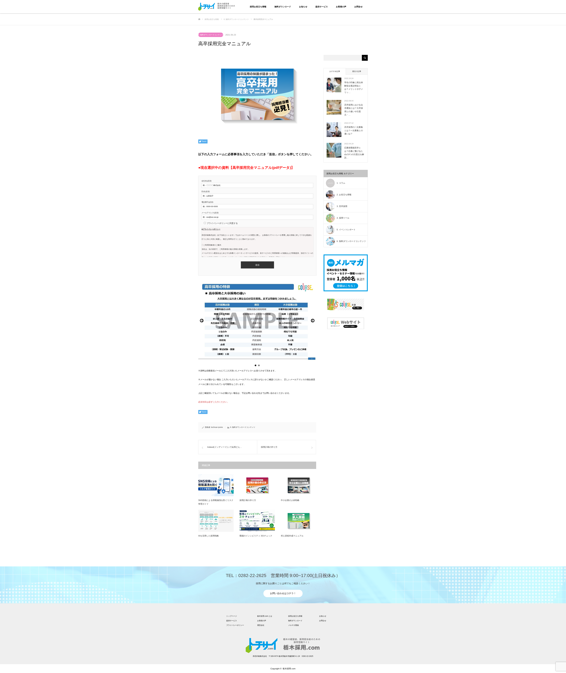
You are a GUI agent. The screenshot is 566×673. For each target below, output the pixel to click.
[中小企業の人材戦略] (298, 485)
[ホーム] (199, 14)
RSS (200, 668)
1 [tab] (255, 365)
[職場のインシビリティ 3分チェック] (257, 521)
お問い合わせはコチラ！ (283, 593)
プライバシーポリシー (235, 625)
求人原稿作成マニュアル (292, 536)
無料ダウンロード (282, 6)
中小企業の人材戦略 (290, 500)
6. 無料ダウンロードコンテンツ (210, 35)
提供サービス (321, 6)
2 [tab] (259, 365)
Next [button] (312, 321)
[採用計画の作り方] (257, 485)
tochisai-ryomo (217, 427)
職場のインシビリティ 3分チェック (256, 536)
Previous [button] (202, 321)
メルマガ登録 (293, 625)
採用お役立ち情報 (258, 6)
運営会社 (260, 625)
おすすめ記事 (334, 71)
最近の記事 (356, 71)
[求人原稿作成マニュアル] (298, 521)
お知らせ (303, 6)
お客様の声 (341, 6)
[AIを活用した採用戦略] (216, 521)
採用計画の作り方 (248, 500)
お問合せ (358, 6)
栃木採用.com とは (264, 616)
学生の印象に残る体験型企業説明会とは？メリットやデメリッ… (353, 87)
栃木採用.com (289, 668)
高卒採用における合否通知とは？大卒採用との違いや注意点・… (353, 110)
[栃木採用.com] (235, 7)
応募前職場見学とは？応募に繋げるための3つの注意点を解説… (354, 153)
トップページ (231, 616)
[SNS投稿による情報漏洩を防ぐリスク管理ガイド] (216, 485)
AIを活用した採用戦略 (208, 536)
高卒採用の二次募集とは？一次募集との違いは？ (353, 130)
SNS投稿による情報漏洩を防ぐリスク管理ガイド (215, 502)
